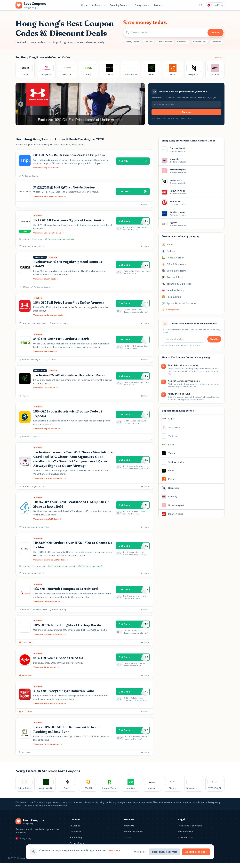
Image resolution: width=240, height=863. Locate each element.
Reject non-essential (164, 851)
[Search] (201, 5)
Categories (141, 5)
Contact (128, 837)
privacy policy (185, 118)
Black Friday (76, 837)
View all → (219, 57)
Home (84, 5)
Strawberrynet (165, 41)
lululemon (216, 41)
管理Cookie (140, 851)
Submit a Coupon (133, 831)
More (157, 5)
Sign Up (186, 112)
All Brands (97, 5)
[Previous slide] (20, 104)
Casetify (148, 41)
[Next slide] (139, 104)
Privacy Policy (185, 831)
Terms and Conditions (190, 825)
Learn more (114, 850)
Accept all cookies (196, 851)
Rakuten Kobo (200, 41)
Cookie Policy (185, 837)
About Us (129, 825)
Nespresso (182, 41)
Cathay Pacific (132, 41)
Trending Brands (118, 5)
